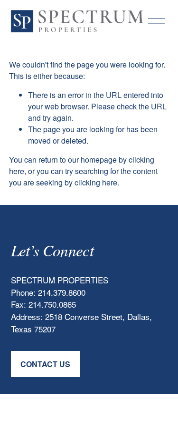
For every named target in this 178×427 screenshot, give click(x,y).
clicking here (96, 182)
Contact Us (45, 364)
